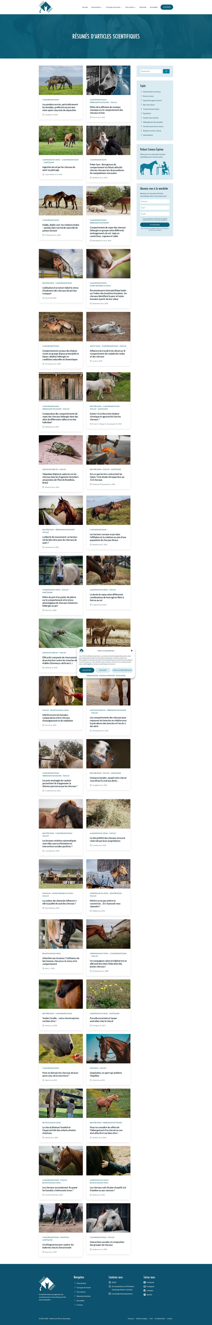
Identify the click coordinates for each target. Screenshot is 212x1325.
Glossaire (131, 1318)
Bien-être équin (48, 283)
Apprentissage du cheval (99, 893)
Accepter (87, 670)
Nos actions (81, 1292)
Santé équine (49, 162)
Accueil (85, 7)
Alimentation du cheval (51, 160)
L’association (81, 1283)
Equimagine (66, 1318)
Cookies (169, 1318)
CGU (151, 1318)
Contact (80, 1305)
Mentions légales (120, 675)
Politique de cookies (92, 675)
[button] (132, 651)
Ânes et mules (95, 346)
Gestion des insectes (50, 469)
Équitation (46, 893)
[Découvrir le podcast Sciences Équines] (155, 162)
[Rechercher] (166, 71)
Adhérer (166, 7)
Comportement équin (50, 100)
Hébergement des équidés (99, 102)
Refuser (103, 670)
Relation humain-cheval (59, 710)
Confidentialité (160, 1318)
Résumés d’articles (84, 1296)
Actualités (154, 7)
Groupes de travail (84, 1287)
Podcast (113, 102)
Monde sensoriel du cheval (100, 286)
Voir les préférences (122, 670)
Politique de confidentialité (107, 675)
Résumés (143, 7)
